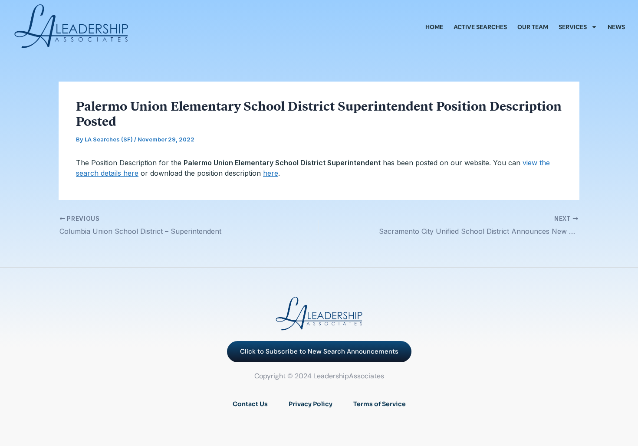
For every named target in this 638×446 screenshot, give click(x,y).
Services (573, 27)
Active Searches (480, 27)
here (270, 173)
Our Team (532, 27)
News (616, 27)
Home (434, 27)
